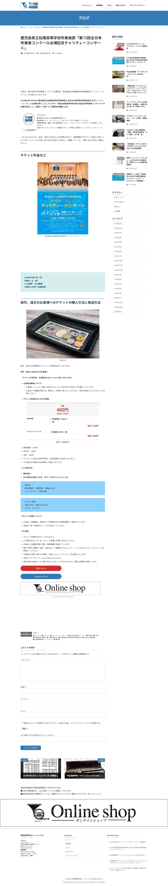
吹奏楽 (90, 635)
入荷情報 (117, 211)
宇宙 (96, 635)
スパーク (38, 635)
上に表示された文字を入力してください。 (38, 735)
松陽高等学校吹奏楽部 (67, 637)
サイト (23, 711)
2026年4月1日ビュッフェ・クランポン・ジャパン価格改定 (136, 46)
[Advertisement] (63, 74)
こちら (98, 794)
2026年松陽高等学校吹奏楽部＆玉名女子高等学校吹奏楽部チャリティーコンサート (136, 60)
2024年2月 (118, 293)
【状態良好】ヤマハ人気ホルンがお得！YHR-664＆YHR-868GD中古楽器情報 (136, 146)
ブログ (67, 847)
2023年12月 (118, 302)
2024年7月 (118, 284)
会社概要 (43, 791)
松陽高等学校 (53, 637)
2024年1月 (118, 298)
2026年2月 (118, 224)
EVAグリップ (118, 197)
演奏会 (79, 637)
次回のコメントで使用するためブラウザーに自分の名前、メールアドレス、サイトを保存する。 (62, 723)
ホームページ (69, 840)
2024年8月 (118, 279)
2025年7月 (118, 233)
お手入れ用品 (118, 202)
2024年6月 (118, 289)
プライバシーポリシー (72, 856)
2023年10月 (118, 307)
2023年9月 (118, 312)
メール (24, 699)
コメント (25, 660)
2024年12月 (118, 261)
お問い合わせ (41, 568)
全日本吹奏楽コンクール (77, 635)
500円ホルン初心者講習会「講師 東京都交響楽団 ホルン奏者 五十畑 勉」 (136, 132)
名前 (23, 687)
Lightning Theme (84, 882)
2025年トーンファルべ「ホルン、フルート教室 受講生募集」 (136, 118)
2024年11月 (118, 265)
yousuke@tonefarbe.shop (52, 558)
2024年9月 (118, 275)
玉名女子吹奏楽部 (89, 637)
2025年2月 (118, 251)
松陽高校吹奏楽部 (40, 637)
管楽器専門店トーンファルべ (44, 639)
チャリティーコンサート (59, 635)
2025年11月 (118, 228)
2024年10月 (118, 270)
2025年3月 (118, 247)
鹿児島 (58, 639)
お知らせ (36, 633)
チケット (46, 635)
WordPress (74, 882)
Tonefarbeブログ (41, 576)
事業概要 (68, 844)
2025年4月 (118, 242)
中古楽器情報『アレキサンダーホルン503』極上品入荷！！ (136, 74)
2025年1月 (118, 256)
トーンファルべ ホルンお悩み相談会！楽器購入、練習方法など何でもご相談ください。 (136, 104)
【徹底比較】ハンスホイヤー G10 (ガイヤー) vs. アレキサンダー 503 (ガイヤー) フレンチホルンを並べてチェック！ (128, 861)
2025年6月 (118, 237)
